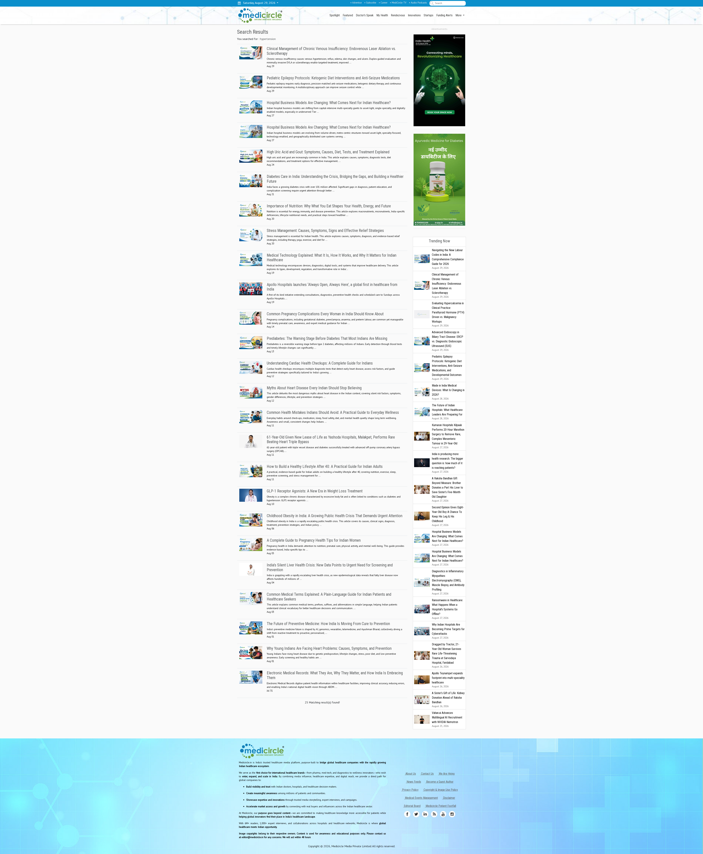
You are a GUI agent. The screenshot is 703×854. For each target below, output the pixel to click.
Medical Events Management (421, 798)
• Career (383, 2)
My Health (382, 15)
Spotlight (335, 15)
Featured (348, 15)
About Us (410, 773)
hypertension (268, 39)
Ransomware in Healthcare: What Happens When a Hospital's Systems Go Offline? (447, 609)
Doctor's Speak (364, 15)
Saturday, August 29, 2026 (258, 3)
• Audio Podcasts (418, 2)
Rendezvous (398, 15)
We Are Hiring (446, 773)
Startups (428, 15)
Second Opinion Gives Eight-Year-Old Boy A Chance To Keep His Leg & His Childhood (448, 516)
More (458, 15)
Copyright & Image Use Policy (440, 790)
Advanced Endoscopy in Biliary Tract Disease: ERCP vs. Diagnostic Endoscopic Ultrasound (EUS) (447, 341)
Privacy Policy (410, 790)
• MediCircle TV (398, 2)
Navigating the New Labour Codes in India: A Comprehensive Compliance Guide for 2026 (448, 258)
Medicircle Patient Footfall (440, 806)
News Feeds (413, 781)
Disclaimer (448, 798)
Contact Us (427, 773)
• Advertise (356, 2)
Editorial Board (412, 806)
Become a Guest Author (439, 781)
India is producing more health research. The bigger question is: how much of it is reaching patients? (447, 462)
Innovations (414, 15)
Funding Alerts (444, 15)
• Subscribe (370, 2)
